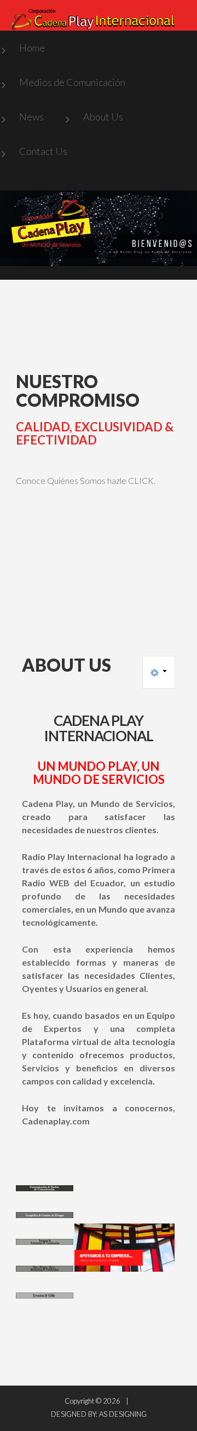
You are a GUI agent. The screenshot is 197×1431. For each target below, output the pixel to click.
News (31, 117)
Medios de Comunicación (72, 82)
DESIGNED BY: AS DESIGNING (99, 1414)
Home (32, 48)
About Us (103, 117)
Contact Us (43, 151)
